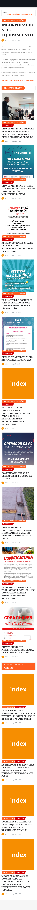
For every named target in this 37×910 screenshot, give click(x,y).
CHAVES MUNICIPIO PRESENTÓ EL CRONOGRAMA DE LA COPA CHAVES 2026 (17, 650)
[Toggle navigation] (18, 4)
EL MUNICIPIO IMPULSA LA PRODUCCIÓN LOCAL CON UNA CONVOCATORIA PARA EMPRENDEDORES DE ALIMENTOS (18, 592)
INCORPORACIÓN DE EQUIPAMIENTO (19, 14)
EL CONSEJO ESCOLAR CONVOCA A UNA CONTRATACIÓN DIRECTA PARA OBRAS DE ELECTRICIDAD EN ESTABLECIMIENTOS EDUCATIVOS (15, 416)
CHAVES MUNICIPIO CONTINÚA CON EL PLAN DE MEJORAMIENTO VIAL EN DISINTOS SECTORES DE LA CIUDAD (16, 533)
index (6, 40)
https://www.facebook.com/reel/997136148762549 (17, 80)
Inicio (5, 12)
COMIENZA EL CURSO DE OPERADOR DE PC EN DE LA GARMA (16, 476)
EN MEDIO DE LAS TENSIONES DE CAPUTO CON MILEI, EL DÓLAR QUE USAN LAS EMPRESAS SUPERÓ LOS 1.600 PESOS (17, 770)
